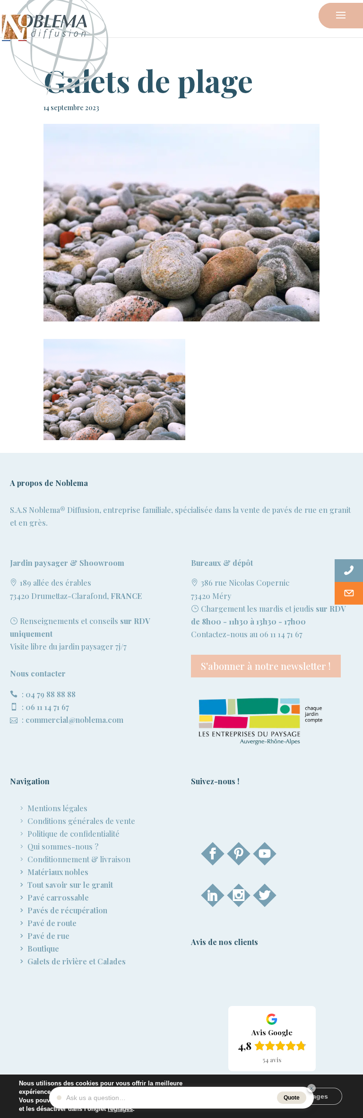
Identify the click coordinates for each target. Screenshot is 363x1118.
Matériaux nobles (57, 872)
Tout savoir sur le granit (70, 885)
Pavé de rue (48, 936)
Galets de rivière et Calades (76, 961)
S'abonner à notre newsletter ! (266, 665)
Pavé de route (52, 923)
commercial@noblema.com (74, 720)
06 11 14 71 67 (47, 707)
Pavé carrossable (58, 897)
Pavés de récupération (67, 910)
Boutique (43, 948)
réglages (120, 1108)
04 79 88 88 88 (51, 694)
